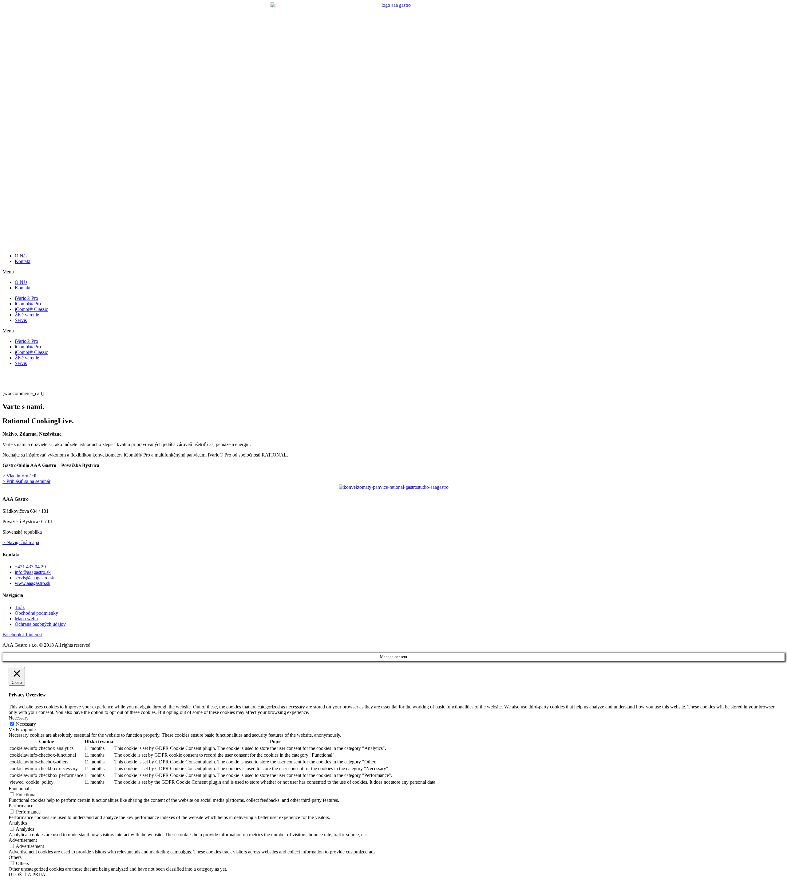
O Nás (21, 255)
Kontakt (22, 261)
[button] (393, 272)
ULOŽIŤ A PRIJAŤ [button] (29, 874)
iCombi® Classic (31, 309)
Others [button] (15, 857)
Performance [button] (21, 805)
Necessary (26, 724)
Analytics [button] (18, 822)
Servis (21, 320)
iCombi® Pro (28, 303)
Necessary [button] (19, 717)
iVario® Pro (26, 298)
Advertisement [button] (23, 840)
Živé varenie (27, 314)
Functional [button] (19, 788)
